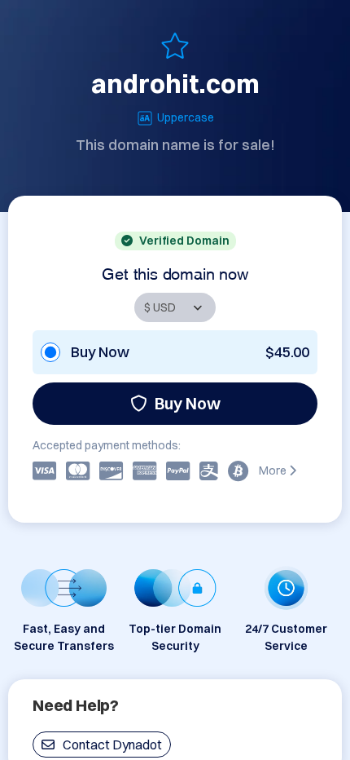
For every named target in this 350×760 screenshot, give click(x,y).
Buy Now (188, 403)
